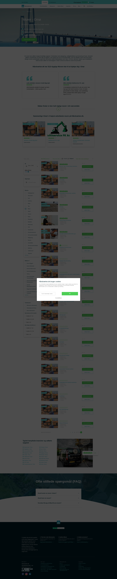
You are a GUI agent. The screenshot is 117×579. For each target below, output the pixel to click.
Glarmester (30, 195)
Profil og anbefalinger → (87, 166)
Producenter (81, 566)
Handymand (30, 229)
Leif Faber (62, 341)
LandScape (62, 396)
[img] (84, 6)
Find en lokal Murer (29, 39)
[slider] (32, 171)
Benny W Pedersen (64, 423)
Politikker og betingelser (65, 564)
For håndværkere (52, 2)
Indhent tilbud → (87, 169)
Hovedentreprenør (32, 232)
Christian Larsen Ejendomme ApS (67, 301)
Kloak (29, 216)
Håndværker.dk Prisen (31, 308)
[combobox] (32, 166)
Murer (29, 208)
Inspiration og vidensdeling (46, 563)
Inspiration (68, 6)
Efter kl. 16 (28, 322)
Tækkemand (30, 250)
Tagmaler (30, 253)
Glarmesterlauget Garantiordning (30, 277)
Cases (80, 564)
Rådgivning (30, 237)
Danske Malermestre (31, 268)
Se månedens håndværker (46, 567)
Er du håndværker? (45, 564)
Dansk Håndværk (30, 266)
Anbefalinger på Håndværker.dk (47, 566)
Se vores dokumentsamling (84, 569)
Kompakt (65, 158)
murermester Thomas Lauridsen (66, 368)
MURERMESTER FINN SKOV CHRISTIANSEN (70, 274)
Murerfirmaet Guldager (64, 355)
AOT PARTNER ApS (64, 409)
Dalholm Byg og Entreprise (65, 220)
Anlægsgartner (31, 193)
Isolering (30, 200)
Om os (74, 6)
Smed (29, 211)
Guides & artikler (82, 563)
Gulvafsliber (30, 242)
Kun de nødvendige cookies (47, 293)
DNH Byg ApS (62, 314)
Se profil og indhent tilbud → (65, 457)
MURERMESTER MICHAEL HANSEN (67, 193)
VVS (29, 227)
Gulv (29, 198)
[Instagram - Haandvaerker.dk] (27, 574)
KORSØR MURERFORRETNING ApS (68, 233)
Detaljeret (71, 158)
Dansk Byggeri (30, 263)
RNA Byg (61, 206)
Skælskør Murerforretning (65, 260)
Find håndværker (43, 6)
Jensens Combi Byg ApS (42, 83)
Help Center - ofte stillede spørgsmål (48, 569)
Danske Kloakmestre (31, 271)
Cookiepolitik (62, 566)
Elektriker (30, 221)
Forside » (24, 11)
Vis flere (26, 255)
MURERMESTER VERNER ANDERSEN (68, 382)
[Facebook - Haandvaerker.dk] (23, 574)
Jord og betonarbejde (32, 235)
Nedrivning (30, 224)
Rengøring (30, 219)
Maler (29, 203)
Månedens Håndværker (32, 305)
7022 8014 (26, 569)
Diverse (29, 240)
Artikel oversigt (63, 567)
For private (45, 2)
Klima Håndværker (31, 310)
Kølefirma (30, 248)
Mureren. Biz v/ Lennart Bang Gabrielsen (68, 166)
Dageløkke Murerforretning (65, 247)
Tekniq (28, 273)
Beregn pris (52, 6)
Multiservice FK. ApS (78, 83)
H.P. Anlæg (62, 179)
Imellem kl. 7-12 (29, 316)
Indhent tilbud (60, 6)
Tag (28, 206)
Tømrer (29, 214)
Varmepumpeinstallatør (33, 245)
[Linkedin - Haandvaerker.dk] (30, 574)
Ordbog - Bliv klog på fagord (85, 567)
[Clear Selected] (37, 166)
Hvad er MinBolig (44, 571)
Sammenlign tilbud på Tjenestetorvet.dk (64, 570)
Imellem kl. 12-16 (30, 319)
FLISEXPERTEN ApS (64, 328)
